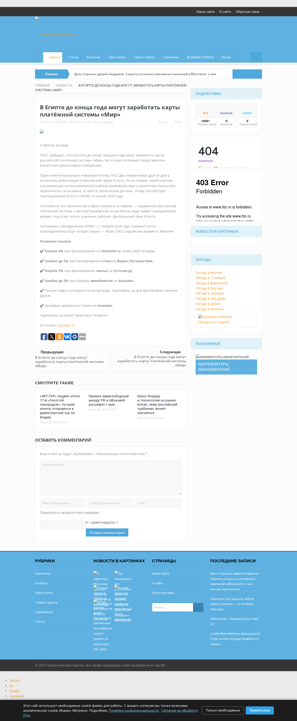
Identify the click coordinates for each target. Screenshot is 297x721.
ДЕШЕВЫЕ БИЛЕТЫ (200, 57)
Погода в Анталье (210, 309)
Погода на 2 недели (213, 322)
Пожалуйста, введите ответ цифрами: (70, 513)
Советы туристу (144, 57)
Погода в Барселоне (212, 283)
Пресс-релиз (117, 57)
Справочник (171, 57)
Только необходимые (223, 710)
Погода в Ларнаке (210, 293)
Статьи (73, 57)
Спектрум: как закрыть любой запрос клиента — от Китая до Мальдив (232, 604)
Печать (163, 122)
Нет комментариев (100, 122)
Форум (226, 57)
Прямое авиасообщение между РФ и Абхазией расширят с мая (109, 400)
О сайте (225, 11)
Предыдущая (52, 352)
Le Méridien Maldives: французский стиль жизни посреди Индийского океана (235, 638)
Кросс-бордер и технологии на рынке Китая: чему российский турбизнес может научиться (157, 404)
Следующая (170, 352)
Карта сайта (206, 11)
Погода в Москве (209, 272)
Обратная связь (248, 11)
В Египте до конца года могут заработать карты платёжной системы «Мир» (69, 361)
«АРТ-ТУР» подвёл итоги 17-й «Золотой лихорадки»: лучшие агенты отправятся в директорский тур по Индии (60, 406)
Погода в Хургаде (209, 288)
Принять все (260, 710)
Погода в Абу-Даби (210, 298)
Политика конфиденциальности (134, 710)
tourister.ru (66, 325)
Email (177, 122)
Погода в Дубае (208, 303)
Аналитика (93, 57)
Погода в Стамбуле (211, 277)
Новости (55, 57)
